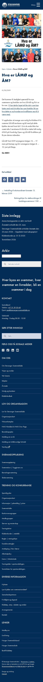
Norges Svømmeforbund (10, 640)
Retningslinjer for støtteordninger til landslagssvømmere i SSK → (27, 199)
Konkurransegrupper (9, 513)
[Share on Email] (23, 179)
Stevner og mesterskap (10, 523)
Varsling (5, 447)
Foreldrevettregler (8, 544)
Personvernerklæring (8, 666)
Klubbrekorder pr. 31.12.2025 (13, 235)
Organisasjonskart (8, 416)
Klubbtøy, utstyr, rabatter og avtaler (14, 605)
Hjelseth (4, 674)
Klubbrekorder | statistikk (10, 533)
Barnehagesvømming (9, 472)
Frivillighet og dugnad (9, 600)
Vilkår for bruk (21, 666)
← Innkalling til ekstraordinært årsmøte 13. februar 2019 (18, 192)
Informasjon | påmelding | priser (13, 503)
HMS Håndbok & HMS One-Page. (14, 426)
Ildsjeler (4, 381)
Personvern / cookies (28, 662)
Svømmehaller (7, 508)
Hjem (3, 69)
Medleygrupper (7, 518)
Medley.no (6, 630)
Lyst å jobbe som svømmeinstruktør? (14, 589)
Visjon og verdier (8, 371)
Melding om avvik (8, 437)
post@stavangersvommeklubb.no (18, 310)
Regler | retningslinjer (9, 538)
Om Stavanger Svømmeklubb (12, 366)
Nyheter (9, 69)
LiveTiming (5, 635)
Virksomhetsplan (7, 421)
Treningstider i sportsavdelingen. (13, 564)
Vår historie (6, 376)
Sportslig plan (6, 493)
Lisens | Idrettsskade (9, 559)
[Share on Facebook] (4, 179)
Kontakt (4, 615)
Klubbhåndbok (7, 396)
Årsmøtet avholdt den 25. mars (14, 224)
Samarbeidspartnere (9, 594)
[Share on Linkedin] (17, 179)
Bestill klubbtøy (7, 650)
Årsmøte (5, 386)
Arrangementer (7, 610)
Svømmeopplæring (8, 462)
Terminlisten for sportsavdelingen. (13, 569)
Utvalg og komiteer (8, 391)
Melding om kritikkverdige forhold (14, 442)
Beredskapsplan (7, 432)
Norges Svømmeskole (9, 645)
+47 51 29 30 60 (14, 307)
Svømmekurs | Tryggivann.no (12, 467)
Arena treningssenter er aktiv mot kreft (16, 221)
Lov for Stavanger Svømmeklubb (13, 411)
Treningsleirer (6, 528)
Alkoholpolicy (6, 554)
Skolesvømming (7, 477)
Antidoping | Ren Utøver (10, 549)
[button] (35, 5)
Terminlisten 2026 (9, 239)
